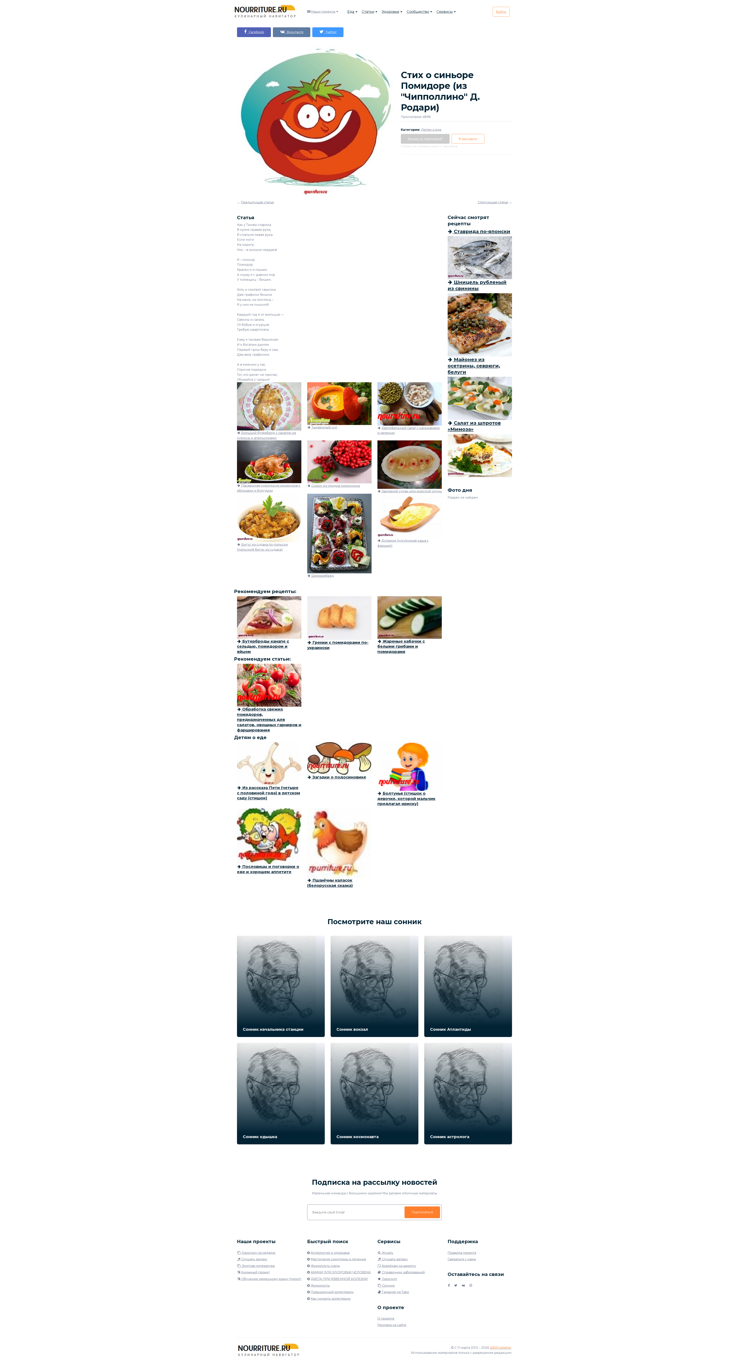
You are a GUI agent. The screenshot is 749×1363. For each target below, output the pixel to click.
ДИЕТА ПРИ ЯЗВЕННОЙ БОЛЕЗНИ (339, 1279)
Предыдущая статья (257, 202)
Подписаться (422, 1212)
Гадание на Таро (395, 1292)
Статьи (368, 12)
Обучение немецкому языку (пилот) (270, 1279)
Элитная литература (258, 1266)
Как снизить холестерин (331, 1299)
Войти (501, 12)
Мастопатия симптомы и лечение (338, 1259)
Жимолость (320, 1285)
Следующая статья (493, 202)
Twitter (330, 32)
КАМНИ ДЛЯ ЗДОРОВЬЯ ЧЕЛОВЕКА (341, 1272)
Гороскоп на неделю (258, 1253)
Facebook (255, 32)
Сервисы (445, 12)
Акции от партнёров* (425, 139)
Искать (387, 1253)
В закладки (468, 139)
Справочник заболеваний (403, 1272)
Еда (350, 12)
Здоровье (390, 12)
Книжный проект (255, 1272)
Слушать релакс (253, 1259)
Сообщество (418, 12)
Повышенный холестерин (332, 1292)
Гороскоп (389, 1279)
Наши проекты (323, 11)
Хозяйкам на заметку (398, 1266)
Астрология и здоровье (330, 1253)
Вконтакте (294, 32)
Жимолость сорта (325, 1266)
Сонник (388, 1285)
